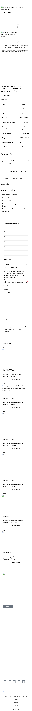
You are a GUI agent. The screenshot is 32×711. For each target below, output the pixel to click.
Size (3, 161)
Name (6, 312)
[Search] (16, 39)
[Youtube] (14, 682)
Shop (7, 50)
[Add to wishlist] (4, 434)
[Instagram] (10, 682)
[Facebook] (5, 682)
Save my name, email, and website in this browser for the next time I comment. (15, 329)
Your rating (6, 286)
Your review (8, 292)
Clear (10, 163)
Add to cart (13, 171)
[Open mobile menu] (16, 29)
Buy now (23, 171)
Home (3, 50)
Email (6, 319)
